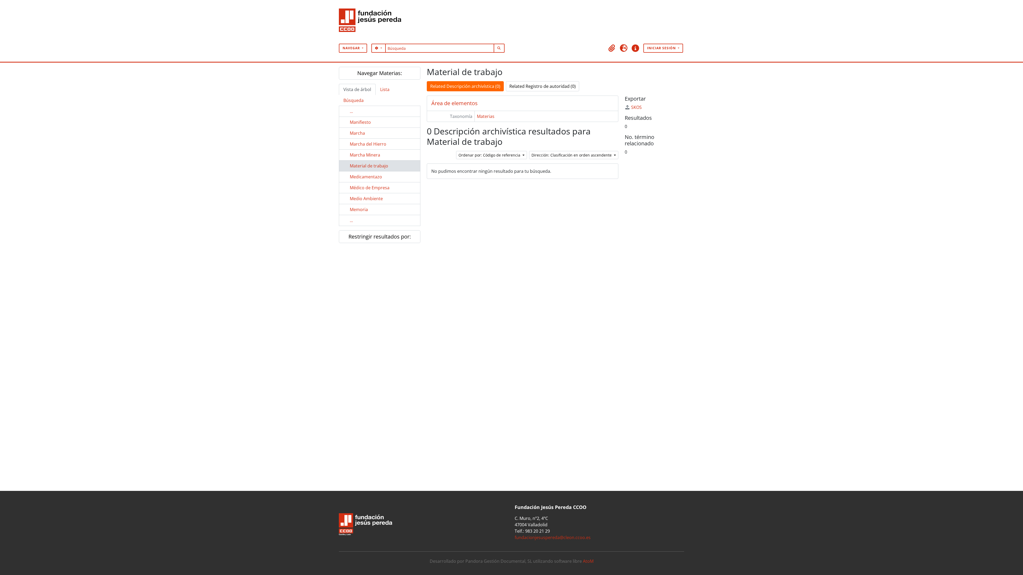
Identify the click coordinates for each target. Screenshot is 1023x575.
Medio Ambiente (366, 199)
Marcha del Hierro (368, 144)
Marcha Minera (365, 155)
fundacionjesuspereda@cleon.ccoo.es (553, 537)
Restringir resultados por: (379, 236)
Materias (485, 116)
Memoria (359, 209)
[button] (612, 48)
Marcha (357, 133)
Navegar (352, 48)
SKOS (636, 107)
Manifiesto (360, 122)
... (351, 111)
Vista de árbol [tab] (357, 89)
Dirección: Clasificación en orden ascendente (572, 155)
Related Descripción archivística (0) (465, 86)
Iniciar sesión (662, 48)
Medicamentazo (366, 177)
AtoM (588, 561)
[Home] (372, 21)
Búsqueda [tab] (353, 100)
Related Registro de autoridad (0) (542, 86)
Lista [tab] (384, 89)
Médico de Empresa (369, 188)
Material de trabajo (369, 166)
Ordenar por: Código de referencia (489, 155)
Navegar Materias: (379, 73)
